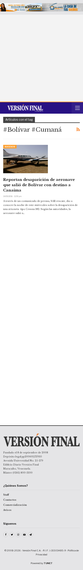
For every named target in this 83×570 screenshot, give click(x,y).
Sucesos (10, 146)
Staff (6, 494)
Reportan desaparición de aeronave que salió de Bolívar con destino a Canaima (39, 185)
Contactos (9, 499)
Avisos (7, 510)
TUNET (48, 563)
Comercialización (15, 504)
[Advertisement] (41, 58)
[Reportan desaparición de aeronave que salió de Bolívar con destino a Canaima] (25, 159)
